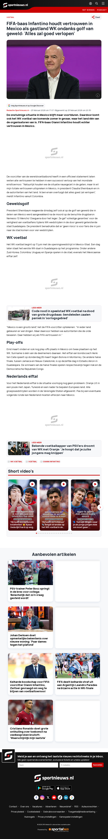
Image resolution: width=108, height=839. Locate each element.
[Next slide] (100, 507)
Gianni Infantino (51, 461)
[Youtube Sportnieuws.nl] (54, 797)
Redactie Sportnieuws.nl (18, 110)
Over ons (24, 806)
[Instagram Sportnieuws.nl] (42, 797)
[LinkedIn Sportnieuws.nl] (66, 797)
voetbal (32, 461)
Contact (13, 806)
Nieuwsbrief (65, 806)
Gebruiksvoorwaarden (54, 811)
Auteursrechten (89, 806)
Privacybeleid (17, 811)
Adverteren (51, 806)
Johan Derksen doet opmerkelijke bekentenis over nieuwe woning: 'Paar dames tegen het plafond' (29, 639)
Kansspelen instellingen (71, 816)
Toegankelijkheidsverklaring (81, 811)
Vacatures (37, 806)
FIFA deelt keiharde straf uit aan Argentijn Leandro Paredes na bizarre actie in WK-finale (77, 685)
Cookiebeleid (33, 811)
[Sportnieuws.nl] (15, 5)
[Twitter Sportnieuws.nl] (48, 797)
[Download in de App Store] (64, 788)
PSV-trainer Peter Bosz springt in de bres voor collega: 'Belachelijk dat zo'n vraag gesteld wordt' (30, 593)
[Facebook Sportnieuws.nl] (36, 797)
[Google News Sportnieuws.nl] (72, 797)
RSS (76, 806)
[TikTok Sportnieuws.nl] (60, 797)
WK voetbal (16, 461)
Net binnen (88, 10)
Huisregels (29, 816)
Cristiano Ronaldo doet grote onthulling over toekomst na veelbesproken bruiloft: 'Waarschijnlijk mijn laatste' (29, 733)
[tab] (36, 533)
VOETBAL (10, 17)
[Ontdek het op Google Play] (45, 788)
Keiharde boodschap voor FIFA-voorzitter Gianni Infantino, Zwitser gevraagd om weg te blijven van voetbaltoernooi (30, 686)
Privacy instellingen (47, 816)
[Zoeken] (97, 3)
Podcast (102, 10)
